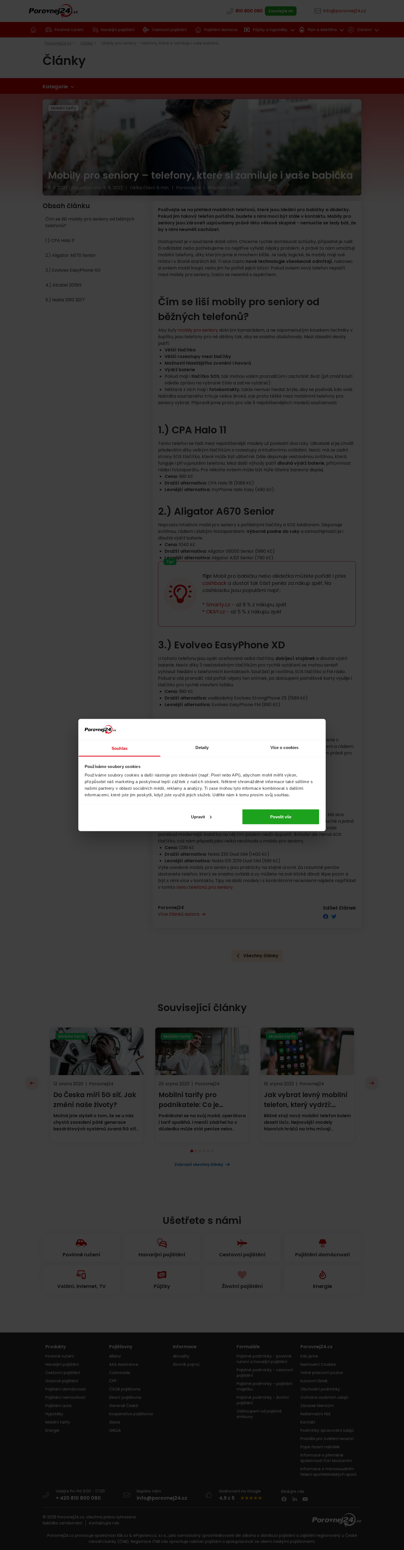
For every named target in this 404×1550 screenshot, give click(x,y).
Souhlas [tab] (120, 748)
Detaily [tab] (202, 747)
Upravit (198, 816)
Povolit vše (280, 816)
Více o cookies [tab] (284, 747)
